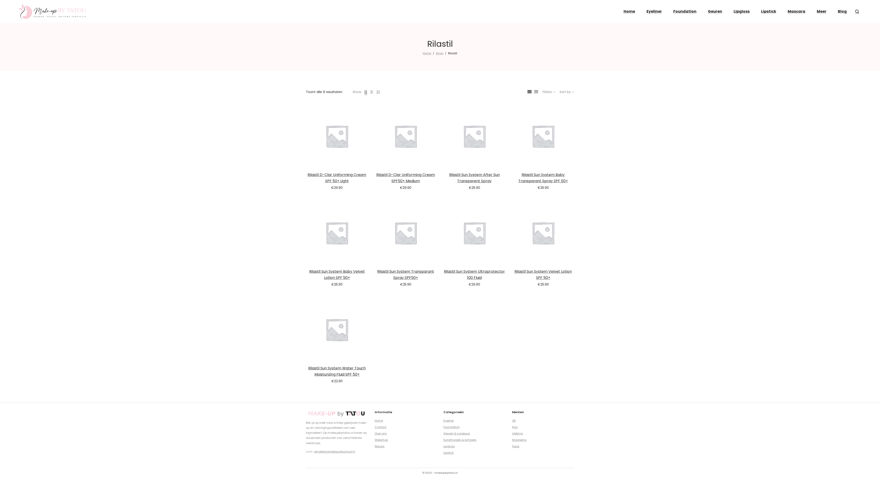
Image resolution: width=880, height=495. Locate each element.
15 (371, 92)
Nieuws (380, 446)
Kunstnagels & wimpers (459, 440)
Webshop (381, 440)
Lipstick (448, 453)
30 (378, 92)
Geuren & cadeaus (456, 433)
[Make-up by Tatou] (52, 11)
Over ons (381, 433)
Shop (439, 53)
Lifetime (517, 433)
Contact (380, 427)
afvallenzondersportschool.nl (334, 452)
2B (514, 421)
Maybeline (519, 440)
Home (427, 53)
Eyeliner (448, 421)
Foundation (451, 427)
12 (365, 92)
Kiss (515, 427)
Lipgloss (449, 446)
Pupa (515, 446)
